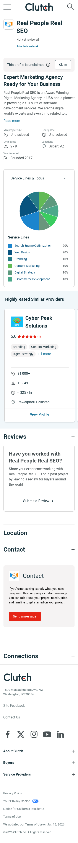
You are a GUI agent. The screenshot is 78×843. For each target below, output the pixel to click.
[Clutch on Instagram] (34, 734)
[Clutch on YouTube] (47, 734)
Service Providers (17, 774)
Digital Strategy (25, 272)
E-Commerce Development (32, 279)
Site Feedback (14, 706)
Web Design (22, 252)
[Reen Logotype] (17, 322)
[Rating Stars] (26, 336)
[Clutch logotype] (39, 7)
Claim (63, 64)
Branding (21, 259)
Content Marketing (27, 265)
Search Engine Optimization (33, 245)
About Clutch (13, 751)
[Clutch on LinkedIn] (60, 734)
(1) (39, 336)
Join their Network (27, 46)
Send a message (24, 616)
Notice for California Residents (23, 809)
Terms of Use (12, 816)
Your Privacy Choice (16, 801)
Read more (11, 121)
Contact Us (11, 717)
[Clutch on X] (20, 734)
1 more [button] (45, 354)
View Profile (39, 414)
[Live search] (70, 7)
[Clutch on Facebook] (7, 734)
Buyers (8, 763)
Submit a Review (36, 501)
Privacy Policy (12, 793)
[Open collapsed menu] (7, 7)
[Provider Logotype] (8, 24)
